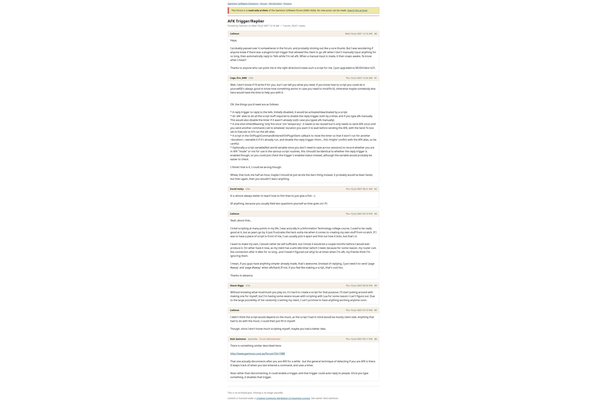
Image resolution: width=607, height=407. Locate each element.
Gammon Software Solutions (243, 3)
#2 (375, 188)
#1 (375, 77)
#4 (375, 285)
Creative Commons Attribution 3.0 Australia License (283, 398)
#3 (375, 213)
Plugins (288, 3)
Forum (263, 3)
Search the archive (357, 10)
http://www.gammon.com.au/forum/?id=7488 (257, 353)
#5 (375, 310)
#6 (375, 338)
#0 (375, 33)
